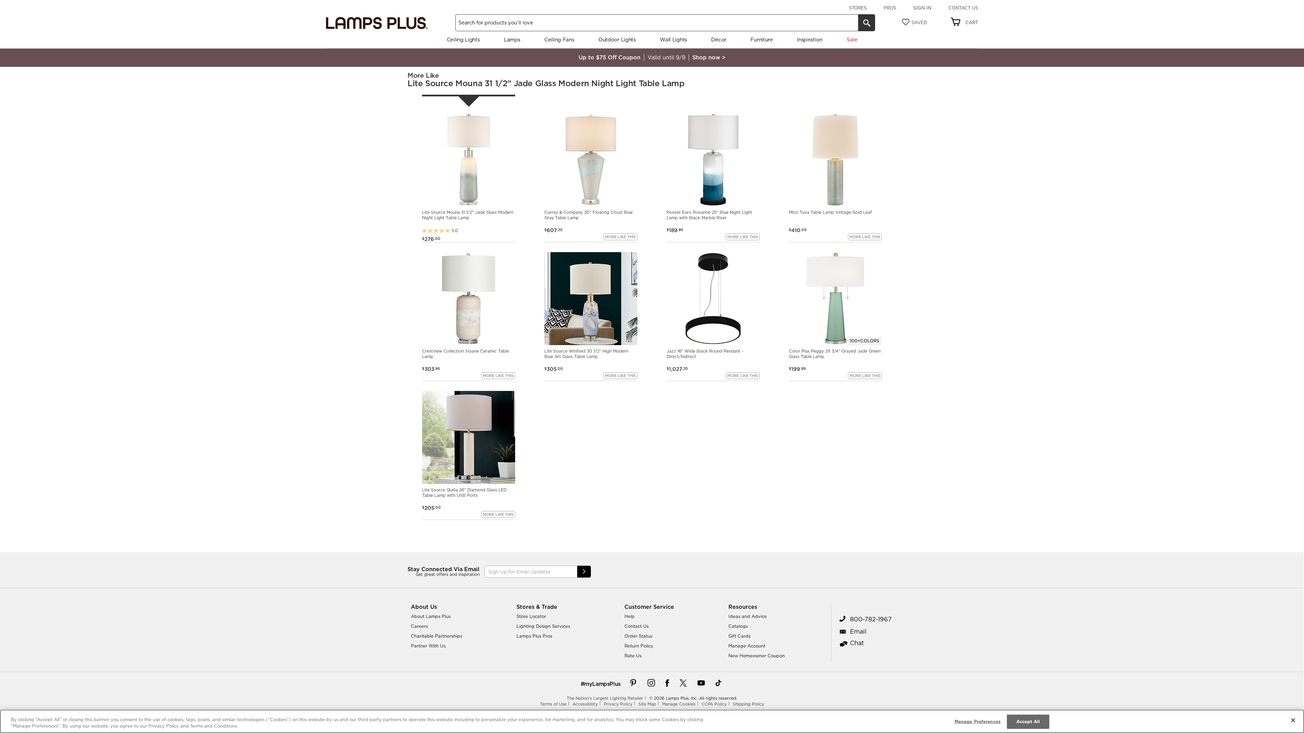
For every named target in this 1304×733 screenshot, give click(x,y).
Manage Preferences (978, 721)
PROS (890, 8)
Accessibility (585, 704)
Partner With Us (428, 646)
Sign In (922, 7)
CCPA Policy (714, 704)
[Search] (866, 22)
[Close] (1293, 720)
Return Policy (638, 646)
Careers (419, 626)
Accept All (1028, 721)
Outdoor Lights (617, 39)
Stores (858, 8)
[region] (652, 721)
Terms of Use (553, 704)
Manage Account (746, 646)
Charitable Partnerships (436, 636)
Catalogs (738, 626)
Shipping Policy (748, 704)
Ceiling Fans (559, 39)
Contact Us (963, 8)
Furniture (761, 39)
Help (629, 616)
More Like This (620, 237)
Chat (857, 643)
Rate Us (632, 656)
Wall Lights (673, 39)
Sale (852, 39)
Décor (718, 39)
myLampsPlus (602, 684)
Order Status (638, 636)
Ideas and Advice (747, 616)
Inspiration (809, 39)
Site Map (647, 704)
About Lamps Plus (431, 616)
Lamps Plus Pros (534, 636)
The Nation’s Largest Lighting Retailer (605, 698)
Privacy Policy (618, 704)
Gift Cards (739, 636)
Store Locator (531, 616)
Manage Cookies (678, 704)
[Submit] (584, 572)
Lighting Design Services (543, 626)
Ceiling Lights (463, 39)
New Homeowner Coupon (756, 656)
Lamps (512, 39)
